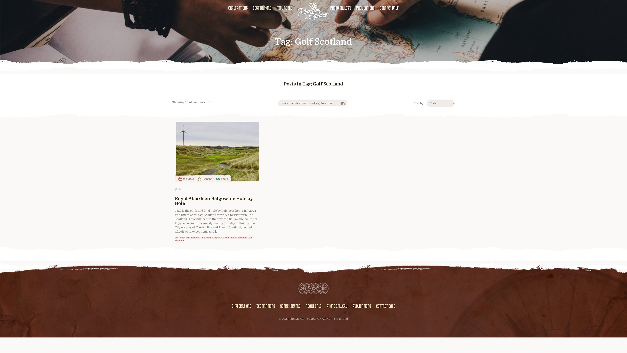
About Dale (284, 7)
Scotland (184, 189)
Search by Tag (290, 306)
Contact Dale (389, 7)
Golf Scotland (230, 238)
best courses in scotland (187, 238)
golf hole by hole (214, 238)
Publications (365, 7)
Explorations (238, 7)
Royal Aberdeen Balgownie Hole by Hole (214, 201)
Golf (203, 238)
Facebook (304, 288)
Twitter (313, 288)
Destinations (262, 7)
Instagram (323, 288)
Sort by (418, 103)
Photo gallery (340, 7)
